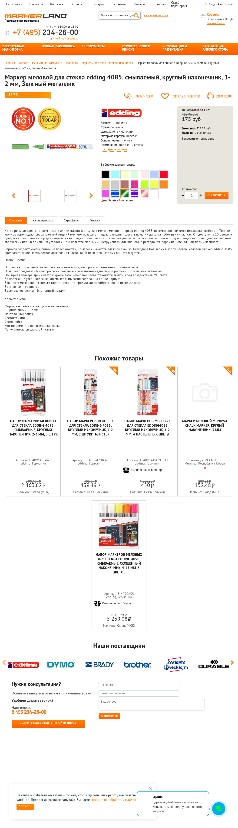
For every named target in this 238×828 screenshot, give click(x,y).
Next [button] (91, 196)
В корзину (217, 195)
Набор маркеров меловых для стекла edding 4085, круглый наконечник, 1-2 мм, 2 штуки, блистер (90, 428)
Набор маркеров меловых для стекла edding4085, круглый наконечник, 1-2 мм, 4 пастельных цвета (147, 428)
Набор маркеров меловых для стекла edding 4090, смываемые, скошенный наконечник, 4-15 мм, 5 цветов (119, 564)
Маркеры (72, 63)
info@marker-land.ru (65, 39)
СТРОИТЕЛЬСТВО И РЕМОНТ (136, 48)
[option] (52, 146)
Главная (10, 63)
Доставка (56, 4)
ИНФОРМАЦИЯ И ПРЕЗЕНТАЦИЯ (174, 48)
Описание (15, 221)
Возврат (98, 4)
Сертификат (71, 221)
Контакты (36, 4)
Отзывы (95, 221)
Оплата (77, 4)
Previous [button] (13, 196)
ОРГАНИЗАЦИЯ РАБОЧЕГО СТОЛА (215, 48)
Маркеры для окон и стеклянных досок (107, 63)
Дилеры (139, 4)
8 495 (29, 712)
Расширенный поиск (156, 15)
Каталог (23, 63)
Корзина (213, 15)
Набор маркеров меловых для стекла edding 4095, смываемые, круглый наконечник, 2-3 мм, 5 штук (33, 428)
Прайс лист (160, 4)
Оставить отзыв (143, 96)
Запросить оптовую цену (198, 139)
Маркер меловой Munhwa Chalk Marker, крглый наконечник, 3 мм (204, 425)
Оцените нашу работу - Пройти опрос (48, 723)
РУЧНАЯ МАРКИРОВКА (58, 46)
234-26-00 (45, 33)
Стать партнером (179, 4)
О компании (13, 4)
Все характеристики (114, 149)
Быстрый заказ (216, 23)
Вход (212, 4)
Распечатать (223, 96)
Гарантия (119, 4)
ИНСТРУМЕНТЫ (93, 46)
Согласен (25, 806)
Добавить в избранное (185, 96)
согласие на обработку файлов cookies (119, 800)
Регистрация (225, 4)
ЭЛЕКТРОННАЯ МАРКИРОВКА (13, 48)
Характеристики (43, 221)
